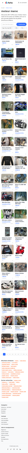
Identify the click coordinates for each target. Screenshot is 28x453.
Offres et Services (5, 435)
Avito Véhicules (4, 418)
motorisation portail (7, 386)
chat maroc (23, 360)
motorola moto (16, 387)
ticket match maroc (7, 370)
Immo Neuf (3, 409)
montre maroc (14, 375)
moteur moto (17, 380)
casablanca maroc (15, 373)
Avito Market (4, 422)
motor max (12, 384)
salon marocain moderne (8, 368)
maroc (16, 360)
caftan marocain (18, 370)
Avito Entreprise (4, 424)
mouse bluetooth (6, 395)
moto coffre (5, 384)
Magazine (3, 413)
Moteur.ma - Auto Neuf (6, 407)
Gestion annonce (5, 431)
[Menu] (2, 2)
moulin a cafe (5, 391)
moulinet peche (17, 393)
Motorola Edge (18, 386)
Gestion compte (4, 433)
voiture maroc (5, 373)
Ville (16, 28)
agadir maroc (5, 375)
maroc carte (15, 364)
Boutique (3, 437)
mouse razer (5, 397)
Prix (22, 28)
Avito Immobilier (4, 420)
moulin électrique (6, 393)
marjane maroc (6, 364)
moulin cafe (23, 391)
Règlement (3, 429)
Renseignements (4, 439)
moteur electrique (6, 377)
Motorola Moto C (6, 389)
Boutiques (3, 411)
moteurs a (4, 382)
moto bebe (11, 382)
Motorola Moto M (16, 389)
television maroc (19, 372)
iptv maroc (13, 366)
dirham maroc (5, 366)
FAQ (2, 441)
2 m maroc (15, 362)
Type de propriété (6, 28)
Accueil (2, 8)
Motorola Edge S (6, 387)
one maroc (11, 372)
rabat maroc (16, 377)
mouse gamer (16, 395)
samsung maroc (6, 362)
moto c (18, 382)
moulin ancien (14, 391)
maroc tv (4, 372)
